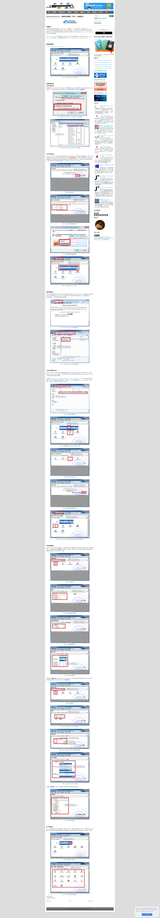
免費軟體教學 (53, 897)
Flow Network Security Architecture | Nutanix (103, 68)
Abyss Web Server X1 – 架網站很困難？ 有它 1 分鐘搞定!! (65, 16)
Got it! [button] (147, 914)
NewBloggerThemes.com (109, 908)
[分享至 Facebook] (50, 896)
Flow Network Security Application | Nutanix (103, 60)
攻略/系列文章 (61, 13)
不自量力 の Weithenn (55, 908)
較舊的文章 (91, 901)
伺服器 (88, 13)
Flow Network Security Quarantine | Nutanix (103, 64)
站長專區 (53, 13)
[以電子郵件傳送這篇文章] (47, 896)
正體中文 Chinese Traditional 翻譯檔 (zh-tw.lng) (72, 378)
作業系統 (75, 13)
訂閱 (104, 32)
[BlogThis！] (48, 896)
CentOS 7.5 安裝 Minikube (105, 146)
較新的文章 (49, 901)
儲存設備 (93, 13)
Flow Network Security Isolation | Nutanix (103, 62)
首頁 (49, 12)
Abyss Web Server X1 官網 (55, 378)
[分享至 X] (49, 896)
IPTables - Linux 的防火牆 (105, 115)
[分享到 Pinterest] (51, 896)
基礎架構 (68, 13)
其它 (105, 13)
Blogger (65, 908)
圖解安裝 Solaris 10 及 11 (105, 199)
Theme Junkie (96, 908)
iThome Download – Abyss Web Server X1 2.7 (56, 46)
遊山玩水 (100, 13)
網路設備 (81, 13)
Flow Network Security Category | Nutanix (103, 66)
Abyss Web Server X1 (84, 31)
